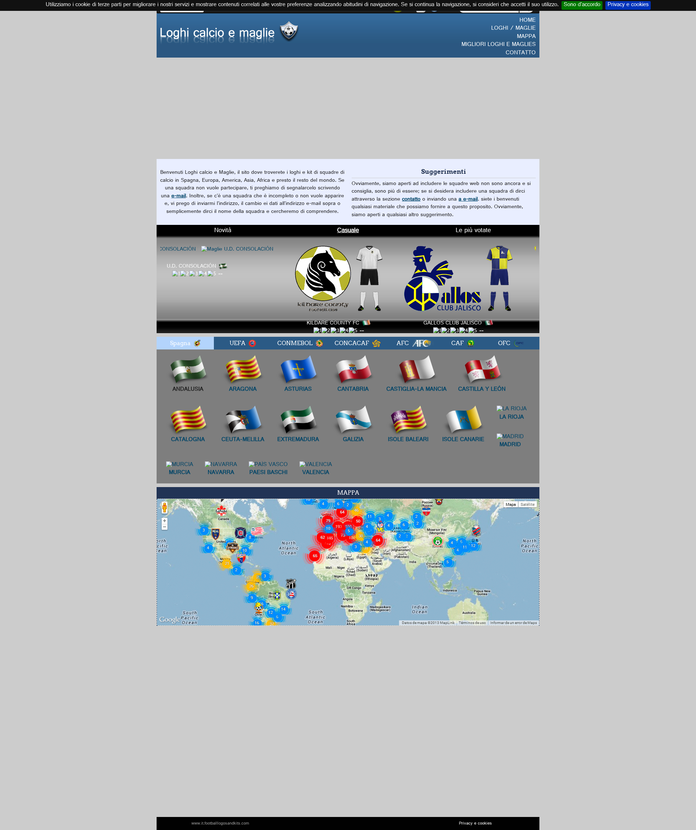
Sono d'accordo (582, 5)
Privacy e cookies (628, 5)
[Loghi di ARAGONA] (243, 371)
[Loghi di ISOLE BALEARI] (408, 421)
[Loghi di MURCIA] (179, 465)
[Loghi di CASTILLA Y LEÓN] (482, 371)
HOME (527, 20)
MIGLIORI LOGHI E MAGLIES (498, 45)
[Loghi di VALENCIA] (315, 465)
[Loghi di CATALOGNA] (188, 421)
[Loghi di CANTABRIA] (353, 371)
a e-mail (468, 199)
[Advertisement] (348, 108)
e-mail (178, 196)
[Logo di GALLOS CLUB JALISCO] (473, 279)
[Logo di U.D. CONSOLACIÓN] (213, 250)
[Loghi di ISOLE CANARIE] (463, 421)
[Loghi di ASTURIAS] (298, 371)
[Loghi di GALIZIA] (353, 421)
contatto (411, 199)
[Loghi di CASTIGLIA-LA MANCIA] (416, 371)
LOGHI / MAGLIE (513, 28)
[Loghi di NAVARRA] (221, 465)
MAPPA (526, 37)
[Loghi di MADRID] (510, 438)
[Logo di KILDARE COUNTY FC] (354, 279)
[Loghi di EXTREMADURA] (298, 421)
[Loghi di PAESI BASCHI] (268, 465)
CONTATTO (521, 53)
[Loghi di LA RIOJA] (512, 410)
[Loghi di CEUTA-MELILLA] (243, 421)
